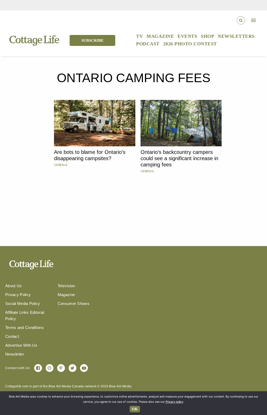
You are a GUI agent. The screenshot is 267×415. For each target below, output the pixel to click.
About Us (13, 286)
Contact (12, 336)
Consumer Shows (73, 303)
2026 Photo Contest (190, 43)
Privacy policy (174, 401)
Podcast (148, 43)
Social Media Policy (22, 303)
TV (139, 36)
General (61, 165)
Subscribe (92, 40)
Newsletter (14, 354)
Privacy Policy (18, 294)
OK (135, 409)
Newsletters (236, 36)
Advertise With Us (21, 345)
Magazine (160, 36)
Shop (207, 36)
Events (187, 36)
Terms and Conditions (24, 327)
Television (66, 286)
